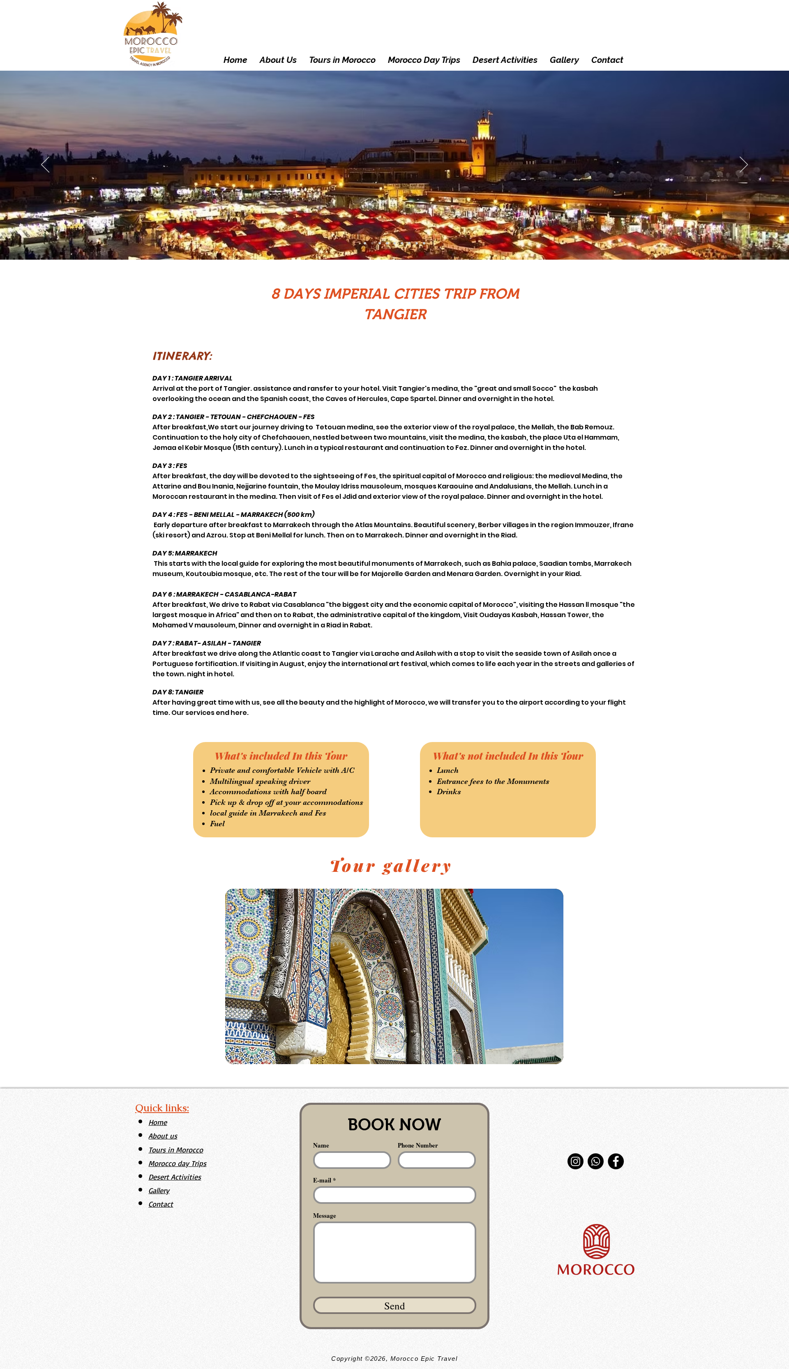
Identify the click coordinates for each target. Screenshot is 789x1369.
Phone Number (418, 1145)
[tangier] (365, 243)
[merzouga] (379, 243)
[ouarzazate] (424, 243)
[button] (394, 976)
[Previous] (45, 165)
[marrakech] (372, 243)
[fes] (402, 243)
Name (321, 1145)
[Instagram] (576, 1161)
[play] (546, 1057)
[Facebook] (616, 1161)
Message (324, 1215)
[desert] (394, 243)
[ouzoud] (409, 243)
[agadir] (387, 243)
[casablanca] (416, 243)
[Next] (744, 165)
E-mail (322, 1180)
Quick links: (162, 1108)
